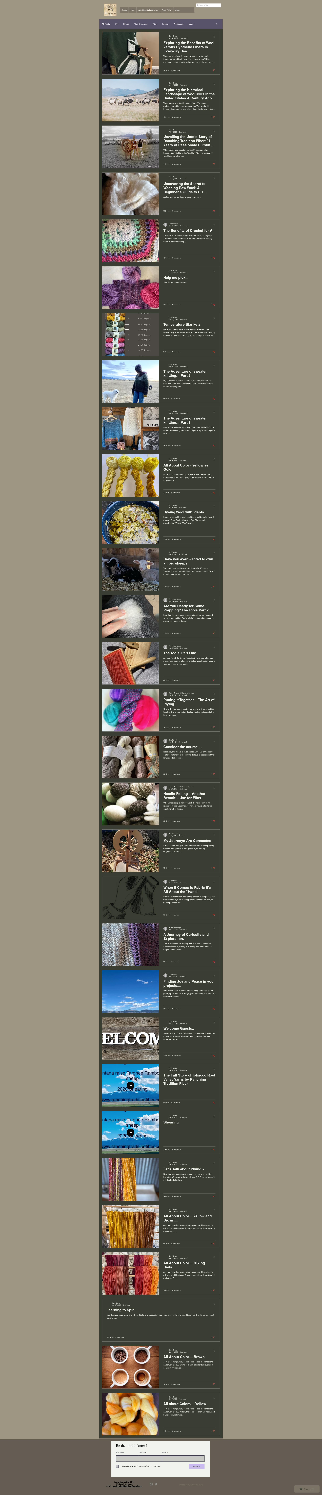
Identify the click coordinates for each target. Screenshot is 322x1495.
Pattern (165, 24)
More (191, 24)
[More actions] (215, 36)
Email (164, 1452)
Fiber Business (140, 24)
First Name (120, 1452)
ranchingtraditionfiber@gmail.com (127, 1486)
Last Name (142, 1452)
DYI (116, 24)
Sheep (126, 24)
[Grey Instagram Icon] (151, 1484)
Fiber (154, 24)
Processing (178, 24)
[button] (217, 24)
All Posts (106, 24)
